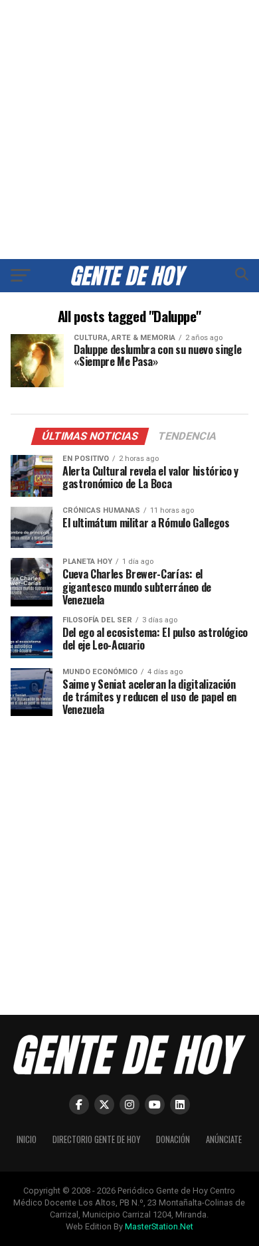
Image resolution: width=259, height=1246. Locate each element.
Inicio (27, 1139)
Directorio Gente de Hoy (96, 1139)
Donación (173, 1139)
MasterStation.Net (159, 1226)
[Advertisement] (129, 129)
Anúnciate (224, 1139)
